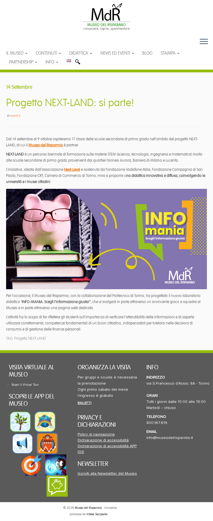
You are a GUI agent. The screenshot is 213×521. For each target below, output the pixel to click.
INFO (50, 62)
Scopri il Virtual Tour (25, 384)
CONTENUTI (47, 53)
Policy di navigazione (96, 434)
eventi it (15, 116)
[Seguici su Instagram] (48, 44)
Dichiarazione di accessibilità (103, 440)
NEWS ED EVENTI (115, 53)
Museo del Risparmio (46, 145)
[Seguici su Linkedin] (38, 44)
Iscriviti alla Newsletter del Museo (107, 474)
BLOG (147, 53)
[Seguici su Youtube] (27, 44)
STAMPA (169, 53)
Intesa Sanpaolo (97, 514)
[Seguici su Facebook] (16, 44)
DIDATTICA (79, 53)
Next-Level (72, 169)
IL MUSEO (15, 53)
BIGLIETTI (85, 403)
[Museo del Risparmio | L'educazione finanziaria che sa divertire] (106, 17)
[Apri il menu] (204, 42)
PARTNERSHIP (21, 62)
